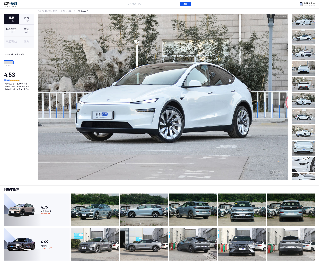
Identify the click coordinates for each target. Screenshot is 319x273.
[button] (100, 97)
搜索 (185, 4)
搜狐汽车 (10, 4)
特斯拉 (63, 11)
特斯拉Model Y (83, 11)
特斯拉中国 (71, 11)
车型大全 (56, 11)
